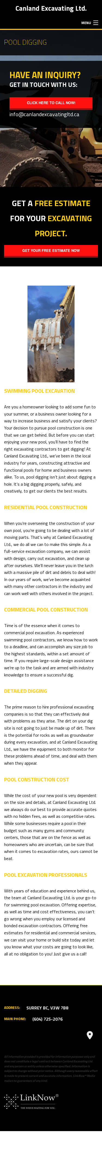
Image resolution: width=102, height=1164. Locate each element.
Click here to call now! (51, 102)
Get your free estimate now (51, 250)
